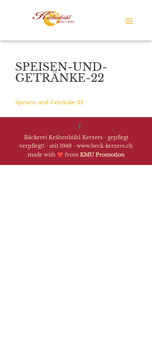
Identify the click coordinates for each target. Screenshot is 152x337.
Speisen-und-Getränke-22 (49, 102)
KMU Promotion (102, 154)
